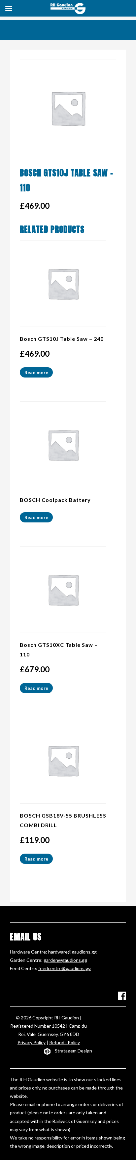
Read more (36, 372)
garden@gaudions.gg (65, 960)
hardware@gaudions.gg (72, 952)
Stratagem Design (73, 1050)
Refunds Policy (64, 1042)
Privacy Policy (31, 1042)
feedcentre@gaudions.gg (64, 968)
